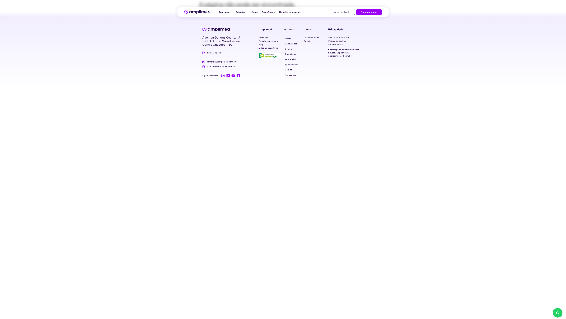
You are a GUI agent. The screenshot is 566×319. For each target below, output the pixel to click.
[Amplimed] (216, 29)
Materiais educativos (268, 48)
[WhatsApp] (557, 313)
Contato (307, 41)
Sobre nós (263, 38)
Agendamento (291, 65)
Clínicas (289, 49)
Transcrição (290, 75)
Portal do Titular (335, 44)
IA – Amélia (290, 59)
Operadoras (290, 54)
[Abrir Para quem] (231, 12)
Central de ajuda (311, 38)
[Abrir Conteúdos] (274, 12)
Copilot (288, 70)
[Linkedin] (228, 76)
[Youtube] (233, 76)
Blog (261, 44)
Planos (288, 39)
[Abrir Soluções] (247, 12)
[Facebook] (238, 76)
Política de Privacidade (338, 37)
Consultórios (291, 44)
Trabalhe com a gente (268, 41)
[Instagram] (223, 76)
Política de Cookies (337, 41)
